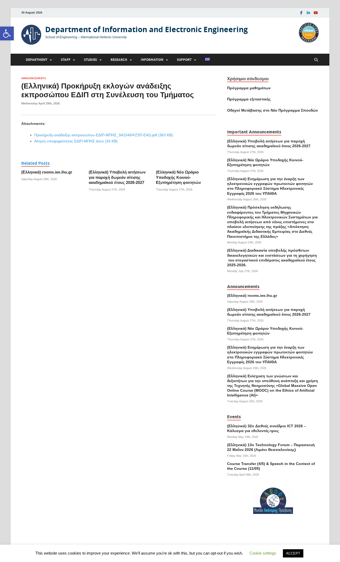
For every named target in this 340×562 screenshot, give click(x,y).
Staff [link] (65, 60)
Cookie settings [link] (262, 553)
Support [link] (184, 60)
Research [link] (118, 60)
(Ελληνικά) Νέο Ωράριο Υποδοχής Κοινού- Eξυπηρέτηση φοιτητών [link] (178, 177)
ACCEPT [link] (293, 553)
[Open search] (316, 60)
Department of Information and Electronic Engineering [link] (146, 29)
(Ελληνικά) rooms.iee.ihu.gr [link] (46, 172)
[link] (7, 33)
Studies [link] (90, 60)
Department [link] (36, 60)
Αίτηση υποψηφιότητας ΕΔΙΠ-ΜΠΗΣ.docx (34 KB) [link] (76, 141)
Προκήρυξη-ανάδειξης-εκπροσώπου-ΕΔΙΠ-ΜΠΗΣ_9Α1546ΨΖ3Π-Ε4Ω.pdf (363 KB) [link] (103, 135)
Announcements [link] (33, 78)
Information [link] (152, 60)
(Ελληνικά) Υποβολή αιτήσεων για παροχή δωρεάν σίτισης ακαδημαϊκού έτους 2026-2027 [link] (117, 177)
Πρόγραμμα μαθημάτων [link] (249, 88)
